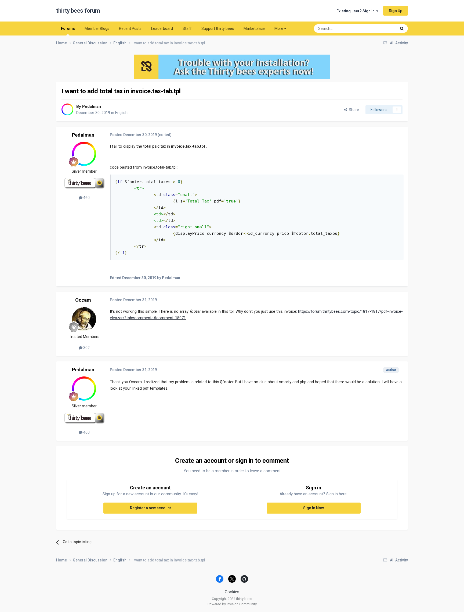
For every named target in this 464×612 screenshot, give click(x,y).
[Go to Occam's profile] (84, 319)
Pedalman (91, 106)
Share (353, 110)
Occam (83, 300)
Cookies (232, 591)
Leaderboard (162, 28)
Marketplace (254, 28)
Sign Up (395, 11)
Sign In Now (313, 508)
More (278, 28)
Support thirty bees (217, 28)
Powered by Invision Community (232, 604)
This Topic (381, 28)
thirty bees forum (78, 10)
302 (86, 348)
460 (86, 197)
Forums (68, 28)
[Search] (402, 28)
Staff (187, 28)
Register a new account (150, 508)
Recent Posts (130, 28)
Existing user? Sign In (356, 11)
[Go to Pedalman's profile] (67, 109)
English (121, 112)
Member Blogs (97, 28)
